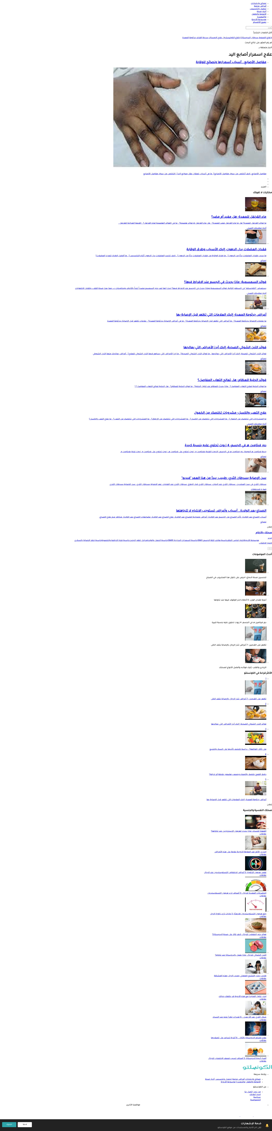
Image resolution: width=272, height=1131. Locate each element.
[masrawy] (259, 1116)
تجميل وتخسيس (223, 1079)
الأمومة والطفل (253, 1082)
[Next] (268, 548)
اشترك (9, 1125)
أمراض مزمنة (238, 1079)
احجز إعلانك (255, 1095)
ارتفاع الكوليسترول (231, 38)
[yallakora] (246, 1116)
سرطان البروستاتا (249, 38)
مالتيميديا (240, 1082)
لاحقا (25, 1125)
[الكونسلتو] (257, 1069)
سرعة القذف (202, 38)
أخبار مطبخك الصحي (256, 228)
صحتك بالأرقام (264, 533)
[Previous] (271, 548)
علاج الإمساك (215, 38)
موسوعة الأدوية (228, 1082)
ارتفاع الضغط (265, 38)
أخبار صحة (210, 1079)
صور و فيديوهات (258, 489)
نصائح (263, 261)
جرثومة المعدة (189, 38)
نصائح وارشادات (253, 1079)
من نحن (257, 1092)
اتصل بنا (249, 1092)
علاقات (263, 834)
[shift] (233, 1116)
